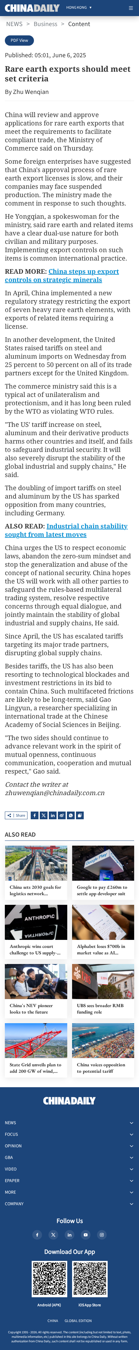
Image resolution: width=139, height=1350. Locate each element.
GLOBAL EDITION (78, 1321)
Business (45, 24)
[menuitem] (76, 8)
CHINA (53, 1321)
